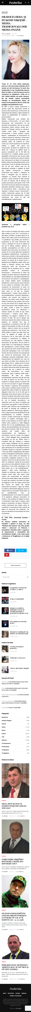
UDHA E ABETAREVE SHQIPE (19, 668)
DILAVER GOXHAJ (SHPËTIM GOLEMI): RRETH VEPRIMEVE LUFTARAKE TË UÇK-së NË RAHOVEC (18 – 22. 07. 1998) (14, 916)
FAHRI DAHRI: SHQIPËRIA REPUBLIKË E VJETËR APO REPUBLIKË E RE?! (12, 861)
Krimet (3, 730)
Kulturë (4, 733)
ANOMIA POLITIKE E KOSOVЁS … (17, 647)
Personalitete (5, 746)
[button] (3, 3)
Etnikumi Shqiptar (7, 720)
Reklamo (24, 993)
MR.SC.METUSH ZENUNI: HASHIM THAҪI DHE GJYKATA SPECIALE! (14, 806)
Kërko (27, 577)
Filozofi (4, 723)
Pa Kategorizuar (6, 743)
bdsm (3, 688)
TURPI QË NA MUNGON (17, 658)
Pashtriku (15, 2)
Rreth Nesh (11, 993)
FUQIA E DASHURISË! (17, 599)
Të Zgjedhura (5, 753)
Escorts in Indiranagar (8, 701)
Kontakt (18, 993)
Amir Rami (18, 1008)
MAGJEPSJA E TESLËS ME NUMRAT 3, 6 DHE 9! (18, 588)
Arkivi (4, 993)
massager (4, 707)
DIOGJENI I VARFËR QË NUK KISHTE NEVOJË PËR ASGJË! (19, 633)
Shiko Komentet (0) (15, 565)
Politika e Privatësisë (15, 995)
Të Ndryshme (5, 750)
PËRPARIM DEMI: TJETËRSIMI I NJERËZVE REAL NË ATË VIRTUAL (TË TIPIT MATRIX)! (15, 967)
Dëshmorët (5, 717)
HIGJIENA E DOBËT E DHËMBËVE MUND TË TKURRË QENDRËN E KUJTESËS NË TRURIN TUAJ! (19, 610)
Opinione (5, 12)
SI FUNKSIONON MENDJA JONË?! (18, 622)
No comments (20, 35)
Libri (3, 737)
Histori (3, 727)
